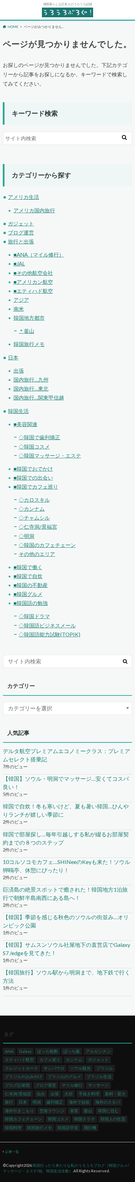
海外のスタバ (107, 1102)
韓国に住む (108, 1110)
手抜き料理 (89, 1093)
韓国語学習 (67, 1127)
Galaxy (25, 1051)
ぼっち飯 (71, 1051)
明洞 (37, 1102)
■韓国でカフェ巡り (36, 486)
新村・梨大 (115, 1093)
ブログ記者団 (17, 1085)
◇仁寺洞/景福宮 (38, 526)
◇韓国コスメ (34, 446)
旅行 (9, 1102)
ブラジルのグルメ (64, 1076)
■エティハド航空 (33, 291)
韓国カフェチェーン (23, 1119)
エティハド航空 (19, 1059)
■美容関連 (25, 424)
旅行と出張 (21, 241)
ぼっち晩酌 (47, 1051)
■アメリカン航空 (33, 282)
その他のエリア (37, 554)
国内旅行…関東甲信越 (39, 397)
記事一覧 (12, 1152)
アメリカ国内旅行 (34, 210)
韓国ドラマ (84, 1119)
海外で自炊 (79, 1102)
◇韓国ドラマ (34, 616)
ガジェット (21, 223)
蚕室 (74, 1110)
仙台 (41, 1093)
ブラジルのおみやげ (23, 1076)
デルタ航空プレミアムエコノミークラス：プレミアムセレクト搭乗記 (66, 755)
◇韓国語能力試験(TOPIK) (49, 634)
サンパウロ (54, 1068)
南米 (19, 309)
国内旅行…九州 (31, 379)
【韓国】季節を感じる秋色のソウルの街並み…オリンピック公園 (66, 921)
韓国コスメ (58, 1119)
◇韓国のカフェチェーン (47, 545)
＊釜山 (26, 331)
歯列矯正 (54, 1102)
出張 (19, 370)
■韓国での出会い (33, 477)
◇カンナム (32, 509)
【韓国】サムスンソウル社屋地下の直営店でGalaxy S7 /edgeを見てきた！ (66, 948)
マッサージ (98, 1085)
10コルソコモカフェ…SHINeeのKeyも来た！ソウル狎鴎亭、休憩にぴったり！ (66, 865)
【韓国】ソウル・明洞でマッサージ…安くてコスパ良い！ (66, 782)
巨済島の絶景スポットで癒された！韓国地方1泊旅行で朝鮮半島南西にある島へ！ (65, 893)
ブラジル (104, 1068)
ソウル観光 (80, 1068)
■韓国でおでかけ (33, 468)
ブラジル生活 (99, 1076)
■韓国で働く (28, 567)
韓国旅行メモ (29, 344)
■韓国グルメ (28, 594)
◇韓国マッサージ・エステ (50, 455)
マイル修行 (72, 1085)
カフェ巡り (49, 1059)
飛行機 (90, 1127)
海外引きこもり (19, 1110)
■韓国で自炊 (28, 576)
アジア (21, 300)
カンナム (74, 1059)
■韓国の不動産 (31, 585)
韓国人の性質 (112, 1119)
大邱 (68, 1093)
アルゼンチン (98, 1051)
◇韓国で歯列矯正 (39, 437)
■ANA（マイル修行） (39, 254)
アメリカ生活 (23, 197)
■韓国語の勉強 (31, 603)
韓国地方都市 (29, 318)
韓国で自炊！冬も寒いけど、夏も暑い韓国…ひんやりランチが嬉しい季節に (66, 810)
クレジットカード (21, 1068)
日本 (13, 357)
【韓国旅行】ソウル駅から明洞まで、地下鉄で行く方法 (66, 976)
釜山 (88, 1110)
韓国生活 (18, 411)
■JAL (19, 263)
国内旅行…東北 (31, 388)
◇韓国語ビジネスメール (47, 625)
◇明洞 (26, 536)
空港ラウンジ (51, 1110)
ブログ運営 (21, 232)
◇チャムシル (34, 518)
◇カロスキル (34, 500)
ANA (9, 1051)
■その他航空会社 (33, 273)
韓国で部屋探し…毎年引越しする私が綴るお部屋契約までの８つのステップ (66, 838)
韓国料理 (13, 1127)
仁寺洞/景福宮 (18, 1093)
